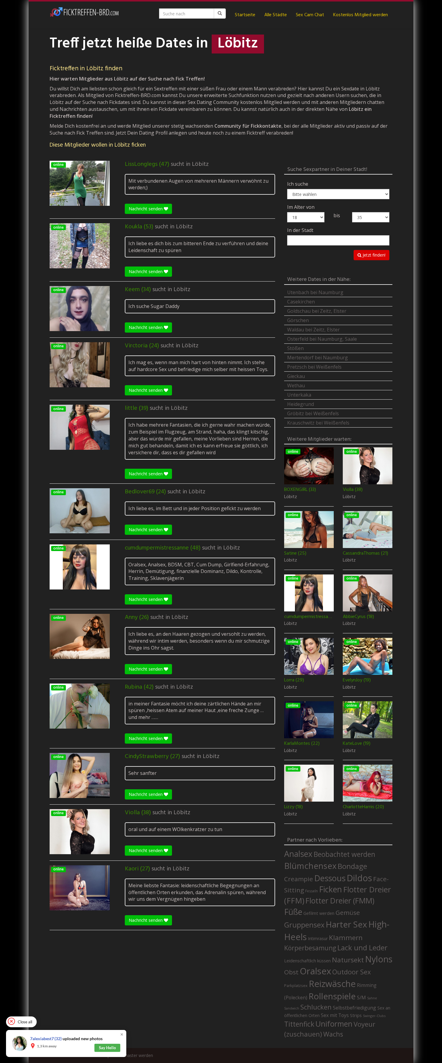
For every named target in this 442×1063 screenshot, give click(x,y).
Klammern (346, 937)
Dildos (359, 878)
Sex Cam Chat (310, 15)
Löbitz (200, 164)
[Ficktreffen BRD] (84, 15)
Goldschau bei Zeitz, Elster (316, 311)
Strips (356, 1015)
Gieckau (296, 376)
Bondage (352, 866)
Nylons (378, 959)
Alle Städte (275, 15)
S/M (361, 997)
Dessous (329, 878)
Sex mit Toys (335, 1015)
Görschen (298, 320)
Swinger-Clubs (374, 1015)
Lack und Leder (362, 947)
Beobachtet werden (344, 854)
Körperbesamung (310, 948)
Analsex (298, 853)
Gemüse (348, 912)
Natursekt (348, 959)
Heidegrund (300, 404)
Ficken (330, 889)
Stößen (295, 348)
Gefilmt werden (318, 913)
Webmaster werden (134, 1055)
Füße (293, 911)
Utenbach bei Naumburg (315, 292)
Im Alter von (301, 207)
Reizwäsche (332, 984)
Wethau (296, 385)
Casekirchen (301, 301)
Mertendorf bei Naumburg (317, 357)
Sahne (372, 998)
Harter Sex (346, 924)
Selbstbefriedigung (354, 1007)
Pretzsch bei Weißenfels (314, 367)
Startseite (245, 15)
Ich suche (297, 184)
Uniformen (333, 1024)
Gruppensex (304, 925)
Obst (291, 972)
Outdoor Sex (351, 971)
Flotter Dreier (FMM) (339, 900)
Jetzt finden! (373, 255)
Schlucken (316, 1007)
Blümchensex (310, 865)
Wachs (333, 1034)
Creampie (298, 879)
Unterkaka (299, 394)
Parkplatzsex (296, 985)
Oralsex (315, 971)
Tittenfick (299, 1024)
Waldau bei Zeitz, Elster (313, 329)
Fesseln (311, 891)
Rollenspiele (332, 996)
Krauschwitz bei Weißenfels (318, 422)
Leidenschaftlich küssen (307, 961)
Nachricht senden (146, 209)
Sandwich (291, 1008)
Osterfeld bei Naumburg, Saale (322, 339)
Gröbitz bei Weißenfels (313, 413)
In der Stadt (300, 230)
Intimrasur (318, 938)
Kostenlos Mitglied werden (360, 15)
